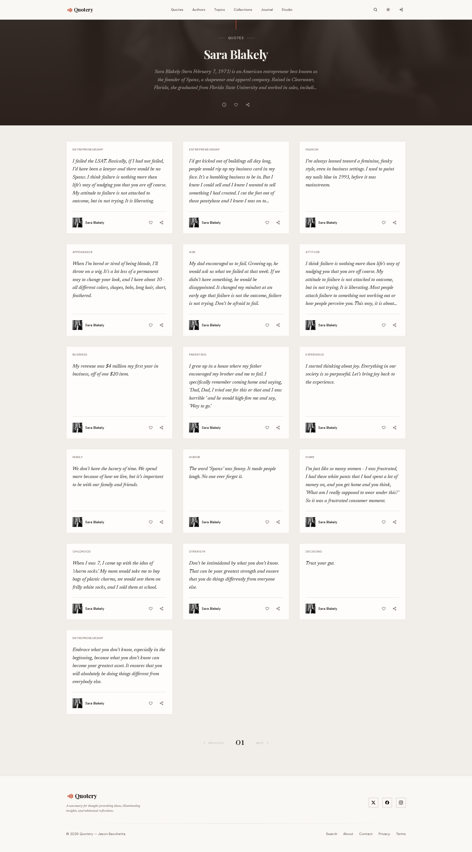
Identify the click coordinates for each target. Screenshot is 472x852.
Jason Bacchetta (111, 834)
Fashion (312, 149)
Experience (315, 355)
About (348, 834)
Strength (197, 551)
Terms (401, 834)
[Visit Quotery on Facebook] (387, 802)
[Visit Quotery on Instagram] (401, 802)
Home (310, 457)
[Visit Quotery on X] (373, 802)
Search (331, 834)
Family (78, 457)
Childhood (81, 551)
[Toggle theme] (388, 10)
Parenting (197, 355)
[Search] (375, 10)
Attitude (313, 252)
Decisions (314, 551)
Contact (366, 834)
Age (192, 252)
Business (80, 355)
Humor (194, 457)
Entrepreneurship (88, 149)
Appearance (83, 252)
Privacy (384, 834)
